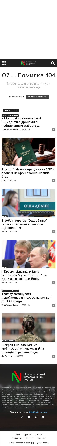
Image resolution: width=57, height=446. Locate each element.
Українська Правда (10, 115)
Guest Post (41, 438)
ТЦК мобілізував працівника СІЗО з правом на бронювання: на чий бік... (28, 173)
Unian (4, 216)
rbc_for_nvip (7, 356)
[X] (35, 417)
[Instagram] (21, 417)
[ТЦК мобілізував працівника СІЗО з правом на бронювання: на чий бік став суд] (28, 152)
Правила (27, 434)
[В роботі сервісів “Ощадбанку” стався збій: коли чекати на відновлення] (28, 203)
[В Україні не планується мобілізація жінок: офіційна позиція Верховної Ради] (28, 327)
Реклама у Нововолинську (22, 438)
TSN (3, 180)
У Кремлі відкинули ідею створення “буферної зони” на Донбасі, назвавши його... (24, 275)
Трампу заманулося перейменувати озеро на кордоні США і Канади (27, 297)
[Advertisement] (28, 29)
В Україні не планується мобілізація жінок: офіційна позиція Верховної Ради (23, 348)
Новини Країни (8, 165)
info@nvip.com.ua (38, 412)
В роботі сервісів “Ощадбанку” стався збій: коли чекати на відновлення (24, 224)
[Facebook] (14, 417)
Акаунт (18, 434)
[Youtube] (42, 417)
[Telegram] (28, 417)
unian (4, 231)
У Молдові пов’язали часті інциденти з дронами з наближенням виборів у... (21, 122)
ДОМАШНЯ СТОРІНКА (37, 97)
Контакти (38, 434)
